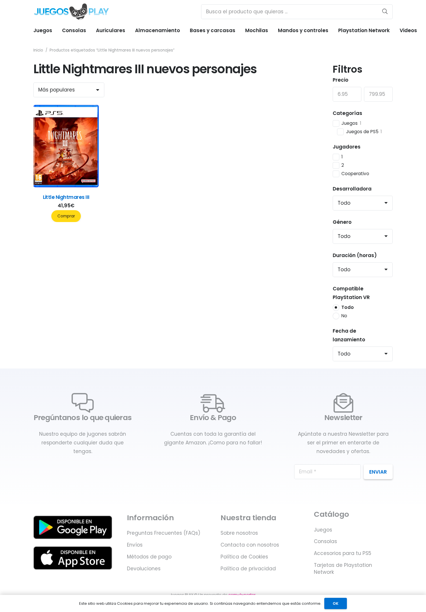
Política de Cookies (244, 556)
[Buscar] (384, 11)
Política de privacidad (248, 568)
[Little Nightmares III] (66, 185)
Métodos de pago (149, 556)
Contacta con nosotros (250, 544)
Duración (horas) (355, 255)
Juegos (323, 529)
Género (342, 222)
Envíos (135, 544)
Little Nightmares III (66, 197)
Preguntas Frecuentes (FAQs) (163, 532)
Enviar (378, 471)
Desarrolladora (352, 188)
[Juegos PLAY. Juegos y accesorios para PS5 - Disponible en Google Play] (72, 527)
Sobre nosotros (239, 532)
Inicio (38, 50)
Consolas (325, 541)
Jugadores (347, 146)
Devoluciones (144, 568)
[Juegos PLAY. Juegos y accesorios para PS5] (71, 11)
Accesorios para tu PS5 (342, 553)
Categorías (347, 113)
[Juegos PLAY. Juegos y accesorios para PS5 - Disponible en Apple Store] (72, 558)
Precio (340, 79)
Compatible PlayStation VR (351, 293)
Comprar (66, 216)
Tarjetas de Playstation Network (343, 569)
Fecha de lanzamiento (349, 335)
